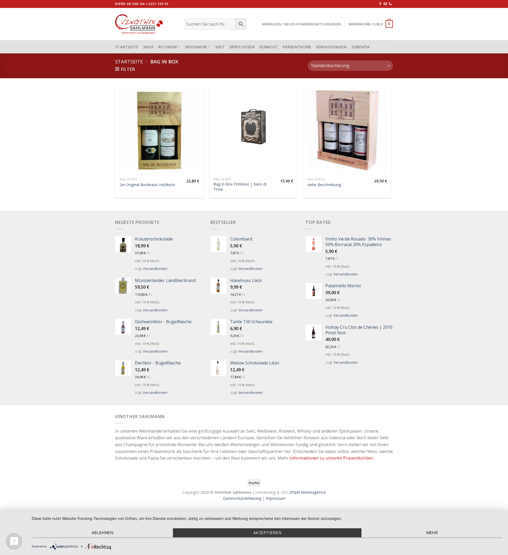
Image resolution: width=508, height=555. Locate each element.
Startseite (129, 61)
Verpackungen (331, 46)
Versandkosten (155, 268)
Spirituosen (242, 46)
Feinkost (268, 46)
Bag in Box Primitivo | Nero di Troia (240, 187)
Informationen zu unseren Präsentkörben (331, 458)
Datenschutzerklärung (242, 498)
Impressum (275, 498)
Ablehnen (103, 532)
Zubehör (360, 46)
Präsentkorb (297, 46)
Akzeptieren (267, 532)
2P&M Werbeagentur (307, 492)
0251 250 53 (158, 4)
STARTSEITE (126, 46)
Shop (148, 46)
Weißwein (196, 46)
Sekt (220, 46)
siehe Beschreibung (324, 184)
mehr (432, 532)
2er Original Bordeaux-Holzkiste (147, 184)
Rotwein (167, 46)
